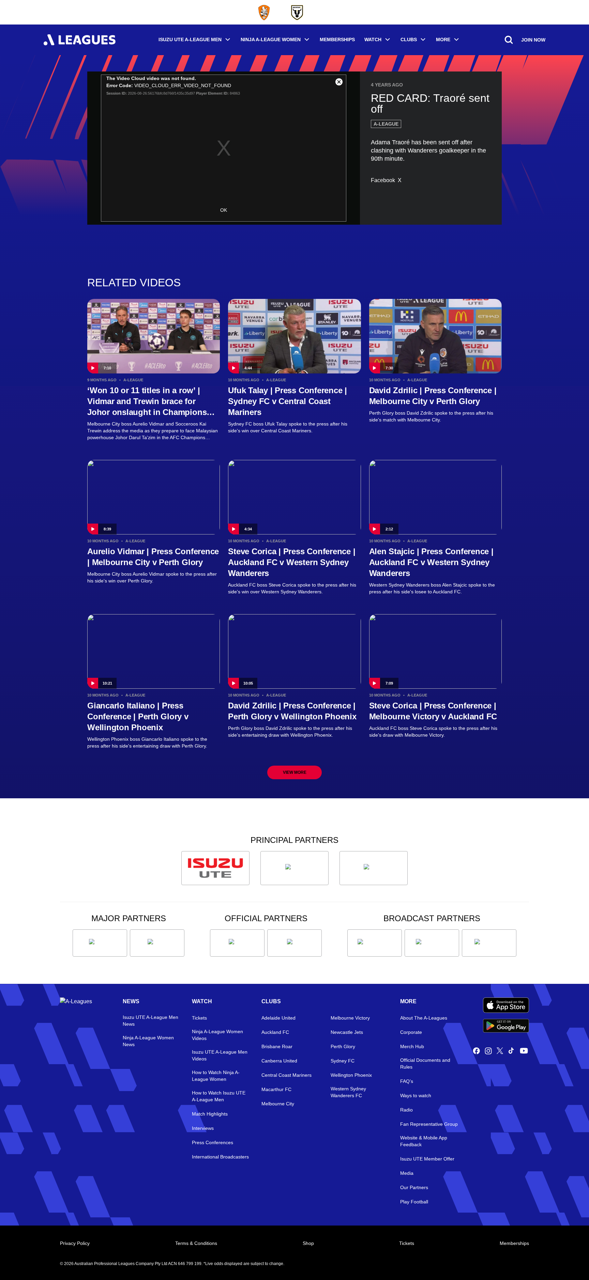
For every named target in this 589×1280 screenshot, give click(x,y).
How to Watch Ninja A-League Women (216, 1076)
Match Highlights (210, 1114)
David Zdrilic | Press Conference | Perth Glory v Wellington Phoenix (292, 711)
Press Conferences (212, 1142)
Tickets (199, 1018)
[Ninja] (294, 868)
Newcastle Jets (347, 1032)
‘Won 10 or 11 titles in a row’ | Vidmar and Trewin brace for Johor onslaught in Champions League (147, 402)
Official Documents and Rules (425, 1063)
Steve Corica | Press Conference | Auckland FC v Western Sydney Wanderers (291, 562)
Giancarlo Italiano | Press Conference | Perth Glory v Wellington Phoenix (137, 716)
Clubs (409, 39)
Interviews (203, 1128)
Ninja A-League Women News (148, 1041)
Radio (406, 1110)
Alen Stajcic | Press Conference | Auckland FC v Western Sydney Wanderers (431, 562)
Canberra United (279, 1060)
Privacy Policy (75, 1243)
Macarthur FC (276, 1089)
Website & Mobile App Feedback (423, 1141)
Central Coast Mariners (286, 1075)
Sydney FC (342, 1060)
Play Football (414, 1201)
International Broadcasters (220, 1156)
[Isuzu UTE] (215, 868)
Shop (308, 1243)
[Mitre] (237, 943)
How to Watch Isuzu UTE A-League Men (218, 1096)
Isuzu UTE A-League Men (190, 39)
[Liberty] (100, 943)
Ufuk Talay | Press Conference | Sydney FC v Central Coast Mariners (287, 401)
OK (223, 210)
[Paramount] (432, 943)
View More (294, 772)
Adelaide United (278, 1018)
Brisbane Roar (276, 1046)
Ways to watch (415, 1095)
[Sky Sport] (489, 943)
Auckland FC (275, 1032)
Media (406, 1173)
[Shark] (373, 868)
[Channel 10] (375, 943)
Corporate (411, 1032)
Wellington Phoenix (351, 1075)
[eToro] (157, 943)
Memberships (337, 39)
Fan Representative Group (429, 1124)
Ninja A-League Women (271, 39)
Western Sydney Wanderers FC (348, 1092)
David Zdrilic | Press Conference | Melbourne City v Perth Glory (433, 396)
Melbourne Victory (350, 1018)
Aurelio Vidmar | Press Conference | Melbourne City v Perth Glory (153, 557)
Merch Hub (412, 1046)
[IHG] (294, 943)
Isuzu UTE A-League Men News (150, 1020)
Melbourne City (277, 1103)
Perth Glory (343, 1046)
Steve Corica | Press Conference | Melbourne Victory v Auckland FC (433, 711)
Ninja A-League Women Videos (217, 1035)
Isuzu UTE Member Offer (427, 1159)
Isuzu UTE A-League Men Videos (219, 1055)
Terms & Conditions (196, 1243)
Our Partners (414, 1187)
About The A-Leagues (423, 1018)
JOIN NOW (533, 40)
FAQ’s (406, 1081)
